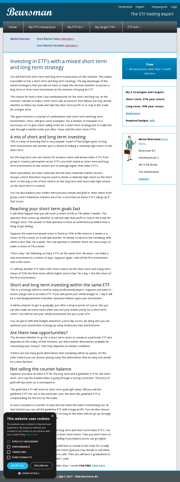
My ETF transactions (42, 27)
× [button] (52, 416)
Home (13, 27)
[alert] (30, 445)
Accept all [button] (17, 465)
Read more (32, 434)
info (152, 120)
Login (174, 6)
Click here (98, 465)
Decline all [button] (41, 465)
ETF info (133, 27)
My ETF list (75, 27)
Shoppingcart (160, 6)
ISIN (61, 476)
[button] (30, 473)
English (140, 6)
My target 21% (104, 27)
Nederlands (125, 6)
